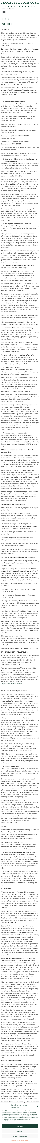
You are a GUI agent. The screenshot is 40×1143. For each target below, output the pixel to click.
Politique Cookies (15, 1140)
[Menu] (4, 12)
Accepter (20, 1126)
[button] (37, 1106)
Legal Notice (24, 1140)
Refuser (20, 1131)
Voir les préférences (20, 1136)
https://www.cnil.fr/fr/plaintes (11, 684)
